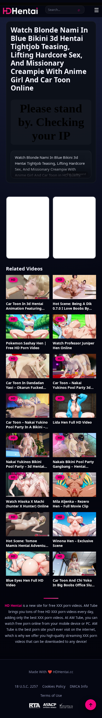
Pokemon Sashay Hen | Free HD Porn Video (26, 345)
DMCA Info (79, 686)
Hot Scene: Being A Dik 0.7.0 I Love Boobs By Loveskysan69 (72, 306)
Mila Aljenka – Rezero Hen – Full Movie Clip (71, 503)
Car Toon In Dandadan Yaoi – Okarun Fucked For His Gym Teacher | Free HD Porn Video (25, 385)
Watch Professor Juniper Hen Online (73, 345)
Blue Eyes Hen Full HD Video (24, 582)
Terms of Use (51, 695)
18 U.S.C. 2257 (26, 686)
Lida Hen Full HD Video (72, 422)
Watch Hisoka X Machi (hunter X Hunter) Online (27, 503)
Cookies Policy (53, 686)
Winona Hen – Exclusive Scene (73, 543)
